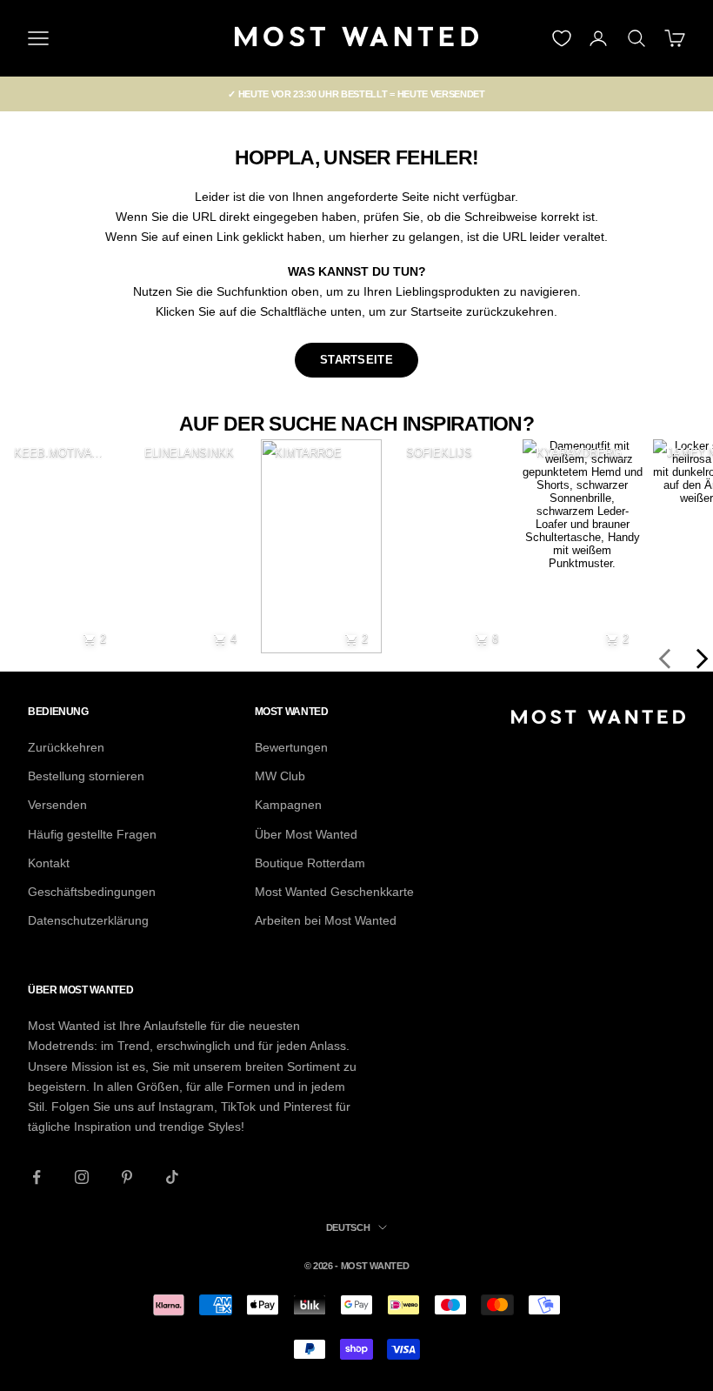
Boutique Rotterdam (310, 863)
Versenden (57, 805)
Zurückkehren (66, 747)
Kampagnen (288, 805)
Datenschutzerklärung (88, 920)
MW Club (280, 776)
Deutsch (348, 1227)
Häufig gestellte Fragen (92, 834)
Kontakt (49, 863)
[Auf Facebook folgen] (36, 1177)
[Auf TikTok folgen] (172, 1177)
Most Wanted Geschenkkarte (334, 892)
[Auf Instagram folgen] (81, 1177)
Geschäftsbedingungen (92, 892)
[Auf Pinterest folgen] (127, 1177)
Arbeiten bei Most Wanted (325, 920)
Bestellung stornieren (86, 776)
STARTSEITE (356, 359)
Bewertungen (291, 747)
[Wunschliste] (561, 38)
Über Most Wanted (306, 834)
